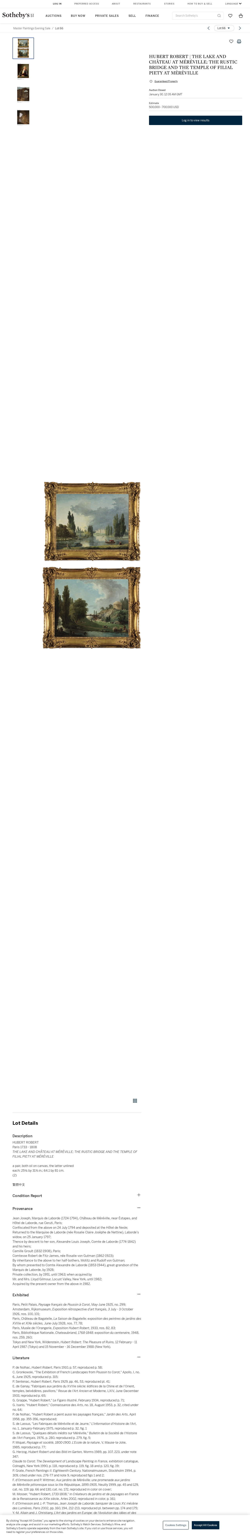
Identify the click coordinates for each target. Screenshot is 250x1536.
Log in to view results (196, 120)
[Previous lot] (208, 28)
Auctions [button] (54, 16)
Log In (57, 4)
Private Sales (107, 16)
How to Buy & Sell (200, 4)
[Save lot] (231, 41)
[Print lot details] (239, 41)
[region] (125, 1525)
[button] (91, 566)
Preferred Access (86, 4)
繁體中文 (18, 1185)
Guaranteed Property (166, 81)
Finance (152, 16)
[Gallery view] (135, 1101)
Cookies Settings (175, 1525)
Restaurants (142, 4)
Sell (132, 16)
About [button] (116, 4)
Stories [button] (169, 4)
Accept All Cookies (205, 1525)
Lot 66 (59, 28)
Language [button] (231, 4)
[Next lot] (240, 28)
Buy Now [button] (78, 16)
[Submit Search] (219, 15)
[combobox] (198, 16)
